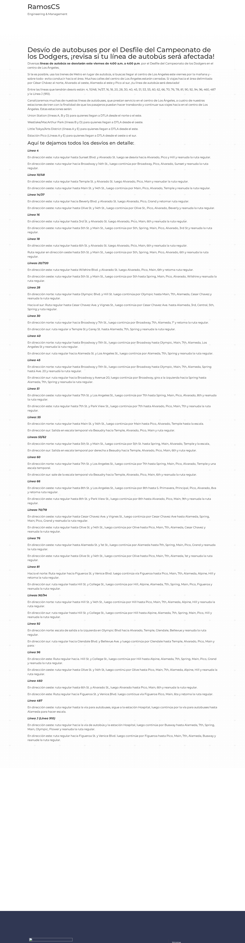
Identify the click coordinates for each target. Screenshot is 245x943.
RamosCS (44, 7)
